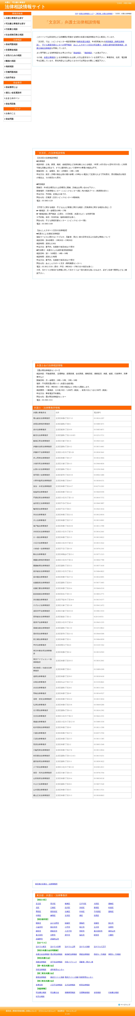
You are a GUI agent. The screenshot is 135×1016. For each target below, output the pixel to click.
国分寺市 (53, 927)
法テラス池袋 (84, 947)
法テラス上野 (70, 947)
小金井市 (39, 927)
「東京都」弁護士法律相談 (103, 13)
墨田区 (38, 912)
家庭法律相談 (84, 954)
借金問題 (10, 119)
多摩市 (111, 927)
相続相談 (88, 53)
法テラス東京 (41, 947)
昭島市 (38, 923)
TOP (76, 13)
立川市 (96, 927)
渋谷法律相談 (41, 970)
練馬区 (53, 915)
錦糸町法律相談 (71, 954)
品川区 (67, 908)
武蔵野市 (39, 939)
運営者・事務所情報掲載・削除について (21, 1011)
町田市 (96, 935)
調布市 (38, 931)
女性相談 (97, 992)
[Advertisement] (82, 87)
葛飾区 (111, 904)
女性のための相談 (13, 55)
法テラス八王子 (100, 947)
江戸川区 (82, 904)
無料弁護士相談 (83, 42)
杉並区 (111, 908)
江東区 (53, 908)
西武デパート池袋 (72, 977)
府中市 (67, 935)
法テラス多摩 (55, 947)
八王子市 (68, 931)
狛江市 (82, 927)
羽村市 (82, 931)
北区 (37, 908)
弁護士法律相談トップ (86, 13)
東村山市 (111, 931)
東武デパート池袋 (57, 977)
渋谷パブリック (71, 962)
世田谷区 (53, 912)
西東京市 (53, 931)
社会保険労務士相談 (14, 35)
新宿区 (96, 908)
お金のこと (11, 113)
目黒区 (96, 915)
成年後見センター (57, 970)
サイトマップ (71, 1011)
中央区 (82, 912)
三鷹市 (111, 935)
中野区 (38, 915)
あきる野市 (54, 923)
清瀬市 (96, 923)
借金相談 (77, 53)
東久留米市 (98, 931)
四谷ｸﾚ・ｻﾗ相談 (100, 954)
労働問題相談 (12, 72)
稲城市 (67, 923)
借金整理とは (12, 87)
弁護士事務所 (49, 57)
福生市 (82, 935)
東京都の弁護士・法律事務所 (46, 884)
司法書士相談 (41, 992)
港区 (81, 915)
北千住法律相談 (56, 962)
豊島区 (111, 912)
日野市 (53, 935)
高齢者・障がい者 (86, 962)
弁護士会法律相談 (43, 954)
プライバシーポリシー (47, 1011)
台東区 (67, 912)
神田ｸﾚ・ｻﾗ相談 (114, 954)
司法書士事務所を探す (15, 24)
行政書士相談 (113, 992)
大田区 (96, 904)
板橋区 (67, 904)
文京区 (67, 915)
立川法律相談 (70, 985)
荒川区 (53, 904)
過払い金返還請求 (13, 93)
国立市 (111, 923)
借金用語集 (11, 104)
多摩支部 (39, 985)
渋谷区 (82, 908)
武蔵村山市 (54, 939)
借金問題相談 (12, 44)
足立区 (38, 904)
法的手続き (11, 77)
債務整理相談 (70, 992)
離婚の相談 (11, 61)
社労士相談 (40, 996)
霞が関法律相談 (56, 954)
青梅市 (82, 923)
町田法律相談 (84, 985)
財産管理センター (86, 977)
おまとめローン (13, 98)
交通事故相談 (84, 992)
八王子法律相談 (56, 985)
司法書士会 (54, 992)
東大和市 (39, 935)
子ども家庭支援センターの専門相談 (57, 45)
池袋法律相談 (41, 962)
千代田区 (97, 912)
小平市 (67, 927)
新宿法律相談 (41, 977)
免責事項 (60, 1011)
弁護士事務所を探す (14, 18)
